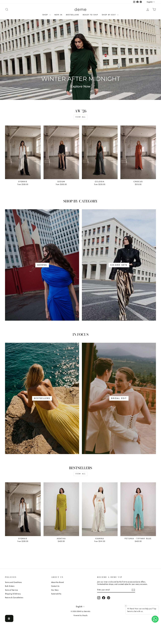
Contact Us (55, 586)
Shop (46, 14)
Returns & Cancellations (14, 597)
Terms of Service (11, 590)
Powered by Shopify (80, 615)
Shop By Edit (109, 14)
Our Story (55, 590)
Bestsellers (72, 14)
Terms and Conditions (13, 582)
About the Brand (57, 582)
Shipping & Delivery (13, 593)
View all (80, 117)
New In (58, 14)
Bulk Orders (9, 586)
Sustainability (56, 593)
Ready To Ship (90, 14)
